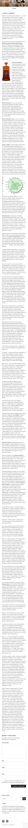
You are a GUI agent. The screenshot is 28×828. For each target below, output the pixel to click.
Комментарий (5, 742)
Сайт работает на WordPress (8, 824)
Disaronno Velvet (5, 584)
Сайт (3, 774)
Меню (14, 8)
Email (3, 767)
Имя (3, 760)
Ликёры (5, 2)
